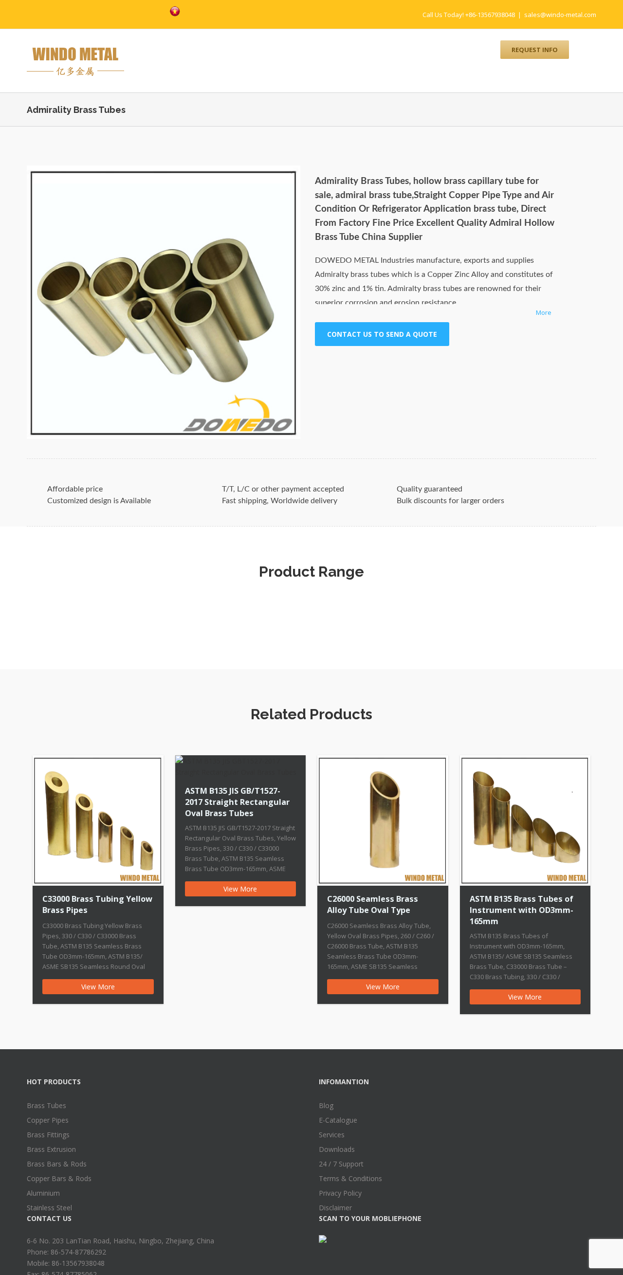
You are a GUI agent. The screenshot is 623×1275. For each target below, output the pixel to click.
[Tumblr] (364, 365)
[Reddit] (411, 365)
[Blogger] (157, 10)
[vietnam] (175, 11)
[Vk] (427, 365)
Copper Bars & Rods (59, 1178)
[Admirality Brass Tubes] (163, 302)
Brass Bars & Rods (57, 1163)
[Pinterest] (142, 10)
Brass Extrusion (51, 1149)
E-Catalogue (338, 1120)
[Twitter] (126, 10)
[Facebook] (110, 10)
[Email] (442, 365)
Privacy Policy (340, 1193)
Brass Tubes (46, 1105)
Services (332, 1134)
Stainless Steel (49, 1207)
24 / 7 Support (341, 1163)
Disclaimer (335, 1207)
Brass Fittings (48, 1134)
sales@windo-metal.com (560, 14)
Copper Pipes (48, 1120)
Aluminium (43, 1193)
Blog (326, 1105)
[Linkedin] (396, 365)
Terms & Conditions (350, 1178)
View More (98, 986)
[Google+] (380, 365)
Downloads (337, 1149)
